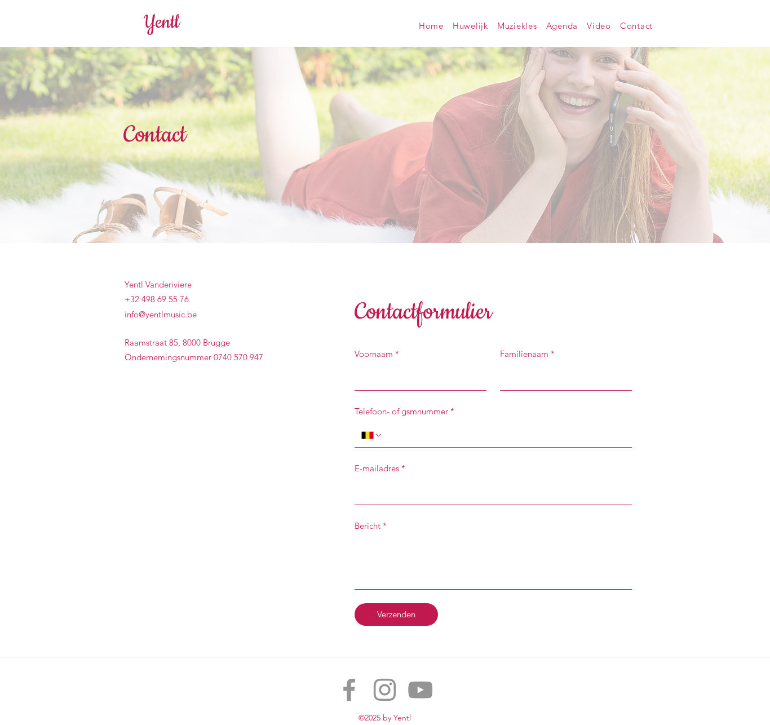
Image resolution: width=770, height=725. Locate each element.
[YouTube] (420, 690)
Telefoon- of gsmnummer (404, 411)
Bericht (371, 525)
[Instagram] (385, 690)
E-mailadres (380, 468)
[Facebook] (349, 690)
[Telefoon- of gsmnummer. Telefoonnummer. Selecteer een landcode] (372, 435)
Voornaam (377, 353)
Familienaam (527, 353)
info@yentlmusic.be (161, 314)
